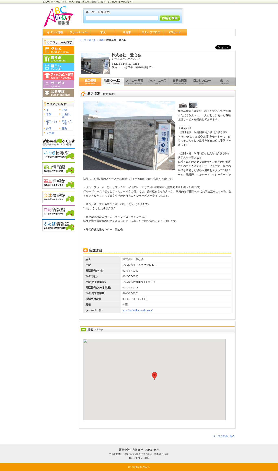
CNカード (175, 32)
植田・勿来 (51, 123)
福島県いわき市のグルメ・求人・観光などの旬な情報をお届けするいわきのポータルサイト (88, 1)
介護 (101, 40)
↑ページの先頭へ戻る (223, 436)
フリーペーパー (79, 32)
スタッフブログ (151, 32)
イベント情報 (55, 32)
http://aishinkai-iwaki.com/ (138, 310)
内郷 (64, 109)
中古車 (127, 32)
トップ (82, 40)
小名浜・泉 (67, 115)
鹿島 (64, 128)
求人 (103, 32)
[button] (154, 376)
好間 (48, 128)
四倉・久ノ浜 (67, 123)
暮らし (92, 40)
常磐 (48, 114)
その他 (50, 133)
